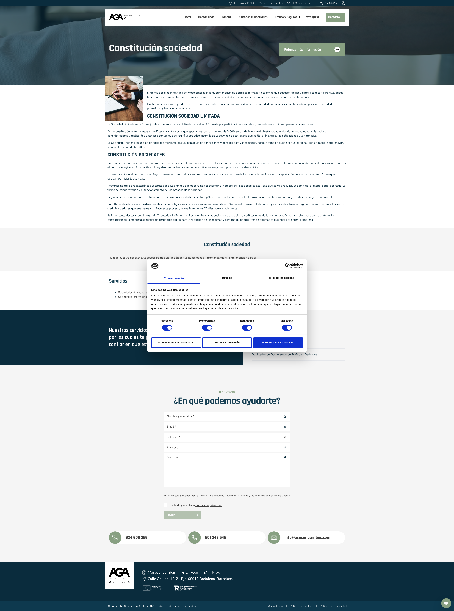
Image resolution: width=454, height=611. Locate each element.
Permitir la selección (227, 342)
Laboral (226, 17)
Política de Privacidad (236, 495)
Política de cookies (301, 606)
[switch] (204, 326)
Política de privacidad (208, 505)
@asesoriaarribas (162, 572)
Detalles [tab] (227, 277)
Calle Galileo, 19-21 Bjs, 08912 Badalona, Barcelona (190, 578)
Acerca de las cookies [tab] (280, 277)
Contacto (334, 17)
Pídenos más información (302, 49)
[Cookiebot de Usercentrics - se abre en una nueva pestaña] (287, 266)
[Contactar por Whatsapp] (446, 603)
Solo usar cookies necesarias (176, 342)
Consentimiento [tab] (174, 278)
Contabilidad (206, 17)
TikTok (214, 572)
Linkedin (192, 572)
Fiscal (187, 17)
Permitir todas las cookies (278, 342)
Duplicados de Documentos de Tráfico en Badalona (284, 354)
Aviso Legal (275, 606)
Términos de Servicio (266, 495)
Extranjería (312, 17)
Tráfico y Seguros (286, 17)
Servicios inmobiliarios (253, 17)
